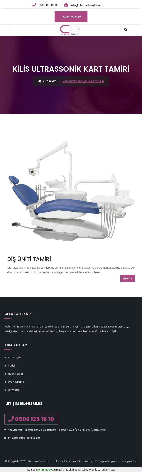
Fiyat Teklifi (15, 374)
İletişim (12, 365)
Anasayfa (49, 81)
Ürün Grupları (16, 382)
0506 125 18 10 (47, 5)
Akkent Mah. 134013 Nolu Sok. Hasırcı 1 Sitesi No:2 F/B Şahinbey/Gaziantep (56, 430)
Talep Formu (71, 16)
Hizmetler (14, 390)
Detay (127, 278)
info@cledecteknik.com (86, 5)
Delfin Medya (45, 469)
